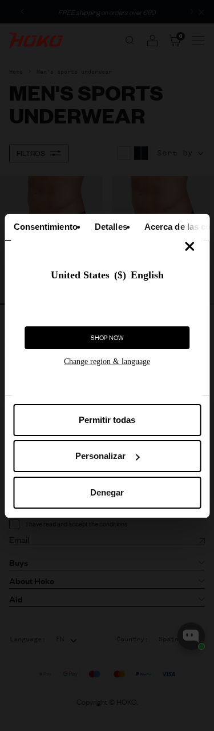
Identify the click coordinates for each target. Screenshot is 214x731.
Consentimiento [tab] (45, 226)
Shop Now (107, 337)
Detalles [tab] (110, 226)
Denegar (107, 492)
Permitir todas (107, 420)
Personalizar (100, 456)
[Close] (189, 246)
